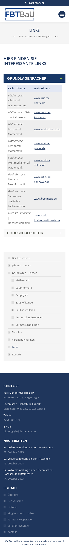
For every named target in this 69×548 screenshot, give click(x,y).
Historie (12, 507)
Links (15, 347)
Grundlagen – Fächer (24, 273)
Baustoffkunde (24, 302)
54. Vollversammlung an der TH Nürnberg (28, 447)
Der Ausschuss (21, 258)
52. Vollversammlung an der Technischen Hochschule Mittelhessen (28, 472)
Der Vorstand (15, 501)
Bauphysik (22, 295)
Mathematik (23, 280)
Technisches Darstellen (29, 317)
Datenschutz (41, 544)
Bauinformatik (24, 287)
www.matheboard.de (47, 129)
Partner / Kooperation (20, 519)
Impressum (27, 544)
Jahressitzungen (21, 265)
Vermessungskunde (27, 324)
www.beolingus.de (45, 198)
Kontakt (16, 354)
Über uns (13, 494)
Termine (17, 332)
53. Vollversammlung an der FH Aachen (27, 458)
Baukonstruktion (25, 310)
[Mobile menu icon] (61, 14)
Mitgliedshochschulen (21, 513)
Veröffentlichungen (23, 339)
